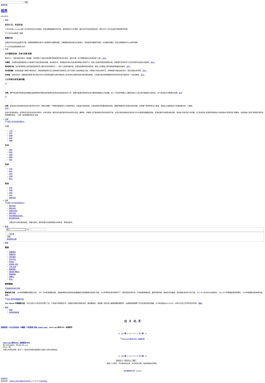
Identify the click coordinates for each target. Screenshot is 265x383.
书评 (10, 195)
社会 (10, 169)
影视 (10, 152)
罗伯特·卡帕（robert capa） (38, 327)
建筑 (10, 157)
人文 (10, 131)
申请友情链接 (14, 312)
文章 (6, 119)
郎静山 (11, 277)
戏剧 (10, 155)
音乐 (10, 160)
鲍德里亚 (12, 269)
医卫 (10, 179)
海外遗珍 (12, 257)
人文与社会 (15, 327)
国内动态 (12, 206)
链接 (6, 307)
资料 (10, 193)
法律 (10, 176)
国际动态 (12, 208)
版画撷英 (12, 274)
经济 (10, 174)
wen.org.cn (4, 16)
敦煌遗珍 (12, 252)
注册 (6, 42)
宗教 (10, 141)
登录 (6, 226)
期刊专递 (12, 213)
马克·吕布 (12, 267)
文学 (10, 133)
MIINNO (12, 381)
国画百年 (12, 254)
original (138, 371)
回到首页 (4, 327)
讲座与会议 (13, 211)
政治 (10, 171)
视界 (6, 243)
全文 (180, 93)
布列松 (11, 262)
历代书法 (12, 259)
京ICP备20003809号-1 (24, 381)
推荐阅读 (12, 198)
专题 (6, 49)
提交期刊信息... (14, 218)
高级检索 (4, 5)
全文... (104, 58)
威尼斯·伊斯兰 (14, 272)
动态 (6, 200)
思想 (10, 136)
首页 (6, 20)
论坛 (18, 42)
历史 (10, 138)
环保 (10, 190)
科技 (10, 188)
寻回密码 (10, 239)
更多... (11, 279)
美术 (10, 150)
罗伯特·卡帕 (13, 264)
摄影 (23, 327)
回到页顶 (4, 378)
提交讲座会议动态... (16, 216)
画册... (7, 295)
